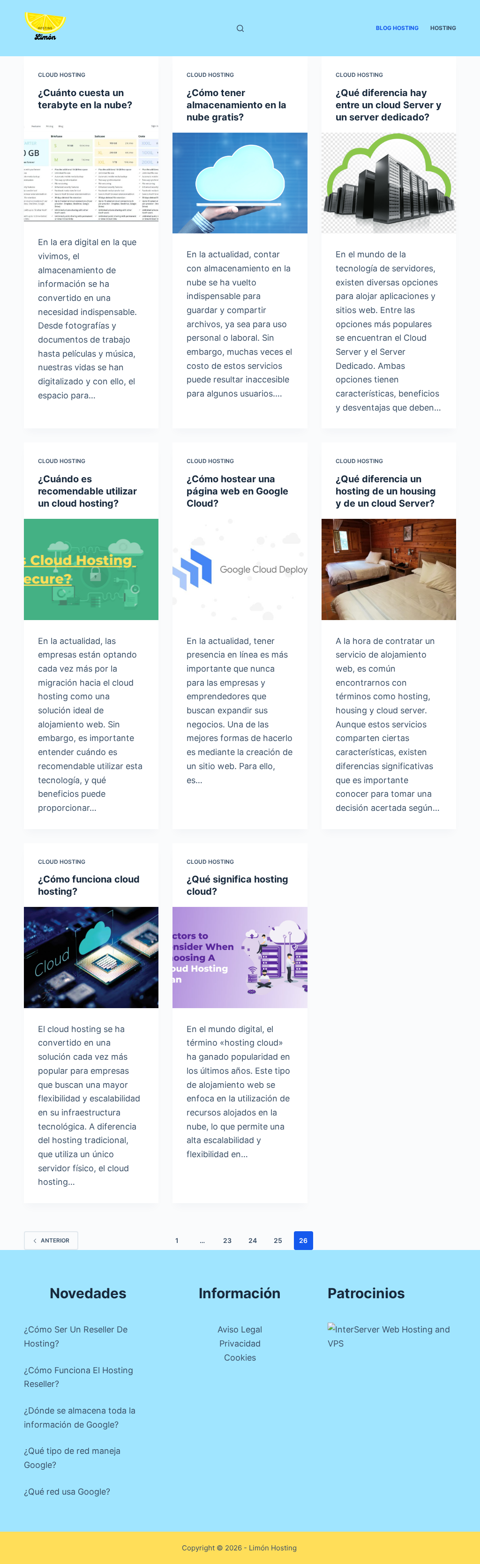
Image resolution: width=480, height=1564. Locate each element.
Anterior (55, 1240)
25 (278, 1240)
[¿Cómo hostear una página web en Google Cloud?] (239, 569)
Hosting (443, 27)
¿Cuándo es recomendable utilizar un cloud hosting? (87, 491)
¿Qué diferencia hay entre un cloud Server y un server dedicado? (389, 105)
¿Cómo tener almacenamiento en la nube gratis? (236, 105)
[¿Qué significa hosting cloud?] (239, 957)
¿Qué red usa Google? (67, 1492)
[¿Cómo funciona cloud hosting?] (91, 957)
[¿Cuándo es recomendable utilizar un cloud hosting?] (91, 569)
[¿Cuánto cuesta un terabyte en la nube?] (91, 170)
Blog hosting (397, 27)
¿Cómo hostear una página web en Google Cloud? (237, 491)
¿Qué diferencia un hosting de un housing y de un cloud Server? (386, 491)
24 (252, 1240)
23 (227, 1240)
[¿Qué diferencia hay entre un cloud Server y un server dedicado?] (389, 183)
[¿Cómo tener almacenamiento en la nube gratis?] (239, 183)
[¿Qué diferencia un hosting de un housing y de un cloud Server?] (389, 569)
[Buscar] (240, 28)
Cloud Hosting (61, 74)
